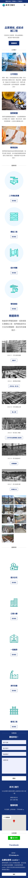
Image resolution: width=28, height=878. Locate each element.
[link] (8, 5)
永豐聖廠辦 (14, 463)
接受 (14, 874)
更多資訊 (14, 200)
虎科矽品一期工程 (14, 386)
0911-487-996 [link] (14, 800)
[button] (24, 5)
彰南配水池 (14, 489)
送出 (14, 778)
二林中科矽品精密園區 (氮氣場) (14, 437)
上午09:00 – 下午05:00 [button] (16, 809)
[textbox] (14, 742)
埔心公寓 (14, 412)
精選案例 (14, 43)
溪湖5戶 (14, 360)
